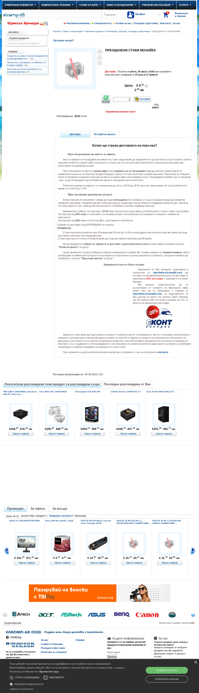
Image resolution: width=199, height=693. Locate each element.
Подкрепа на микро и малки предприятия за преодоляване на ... (27, 57)
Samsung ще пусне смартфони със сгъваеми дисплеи (24, 70)
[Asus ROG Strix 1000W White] (56, 423)
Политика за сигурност (54, 652)
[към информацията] (21, 434)
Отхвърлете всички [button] (167, 679)
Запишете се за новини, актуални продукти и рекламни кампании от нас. (126, 645)
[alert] (99, 676)
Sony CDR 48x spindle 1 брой (59, 521)
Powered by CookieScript (21, 689)
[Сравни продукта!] (100, 51)
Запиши (111, 656)
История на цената (104, 134)
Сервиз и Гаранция (52, 644)
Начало (56, 31)
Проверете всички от (67, 516)
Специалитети (102, 23)
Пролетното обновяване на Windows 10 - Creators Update (27, 63)
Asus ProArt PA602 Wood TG (160, 392)
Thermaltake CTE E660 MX (87, 392)
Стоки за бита (88, 5)
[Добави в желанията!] (100, 57)
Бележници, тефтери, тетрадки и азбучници (127, 31)
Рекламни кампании (77, 23)
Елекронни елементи (19, 5)
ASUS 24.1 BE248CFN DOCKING (24, 521)
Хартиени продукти (94, 31)
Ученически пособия (156, 5)
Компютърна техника (56, 5)
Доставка (75, 134)
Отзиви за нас (123, 23)
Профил (140, 14)
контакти (163, 352)
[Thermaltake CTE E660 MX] (92, 423)
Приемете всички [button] (167, 670)
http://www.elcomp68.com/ (167, 272)
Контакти (165, 23)
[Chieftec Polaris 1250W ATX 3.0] (128, 423)
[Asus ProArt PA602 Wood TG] (163, 423)
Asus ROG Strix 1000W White (53, 392)
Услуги (183, 5)
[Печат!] (100, 62)
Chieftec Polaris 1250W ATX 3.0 (126, 392)
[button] (68, 684)
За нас (176, 23)
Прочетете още (49, 671)
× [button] (195, 662)
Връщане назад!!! (63, 40)
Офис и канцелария (120, 5)
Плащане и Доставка (145, 23)
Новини (80, 640)
